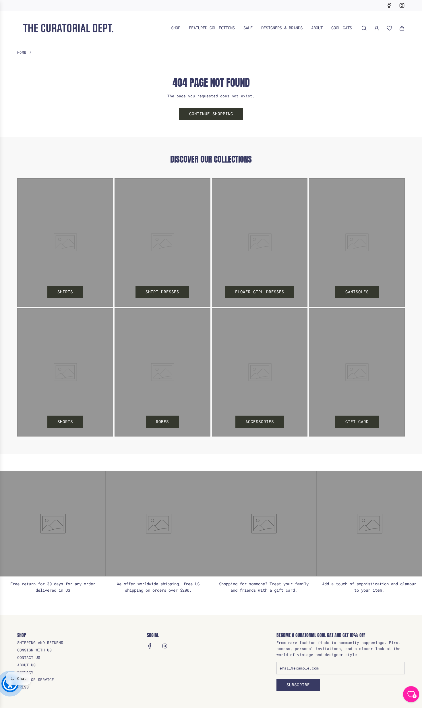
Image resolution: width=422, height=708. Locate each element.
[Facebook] (389, 5)
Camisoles (357, 291)
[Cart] (402, 28)
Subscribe (298, 684)
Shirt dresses (162, 291)
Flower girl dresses (259, 291)
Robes (162, 421)
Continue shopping (211, 113)
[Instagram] (402, 5)
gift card (357, 421)
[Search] (364, 28)
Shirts (65, 291)
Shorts (65, 421)
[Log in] (376, 28)
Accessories (259, 421)
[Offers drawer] (389, 28)
